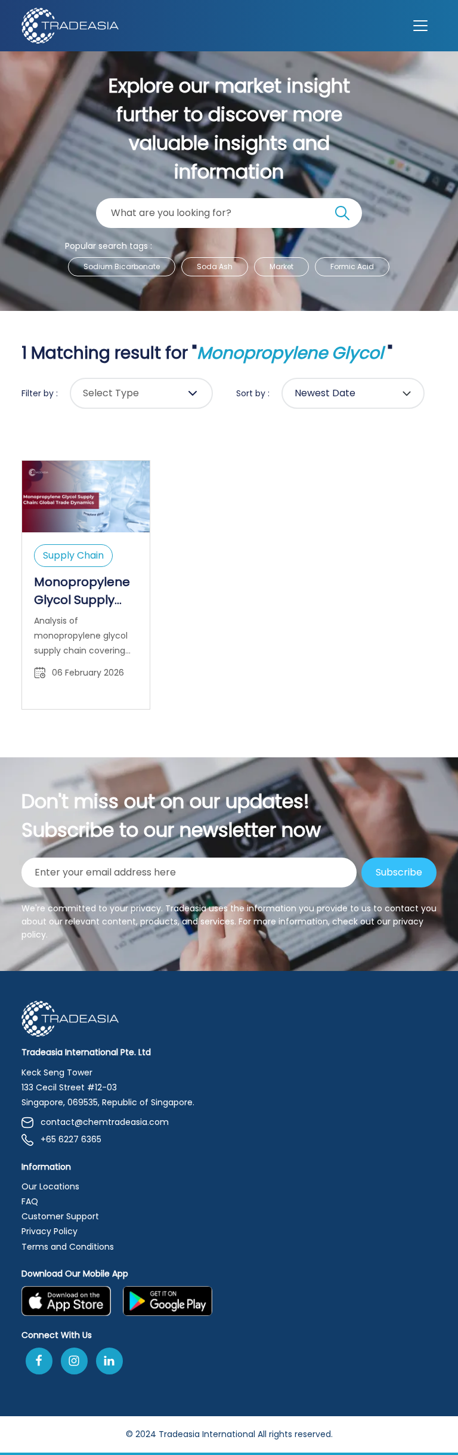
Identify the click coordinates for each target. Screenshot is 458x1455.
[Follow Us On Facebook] (39, 1361)
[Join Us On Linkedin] (109, 1361)
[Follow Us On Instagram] (74, 1361)
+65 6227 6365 (71, 1139)
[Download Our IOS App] (66, 1301)
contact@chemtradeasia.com (105, 1122)
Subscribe (399, 872)
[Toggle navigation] (420, 25)
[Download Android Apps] (167, 1301)
